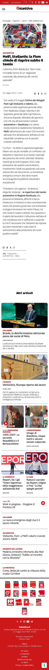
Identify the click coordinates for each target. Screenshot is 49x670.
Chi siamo (24, 651)
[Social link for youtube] (43, 2)
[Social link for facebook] (36, 2)
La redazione (16, 2)
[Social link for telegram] (47, 2)
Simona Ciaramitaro (33, 446)
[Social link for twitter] (32, 2)
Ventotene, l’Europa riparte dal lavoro (24, 384)
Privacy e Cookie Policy (24, 665)
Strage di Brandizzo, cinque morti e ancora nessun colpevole (36, 437)
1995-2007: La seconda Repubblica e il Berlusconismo (11, 439)
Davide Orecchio (8, 340)
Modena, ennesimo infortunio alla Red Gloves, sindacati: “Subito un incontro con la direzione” (23, 554)
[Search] (26, 2)
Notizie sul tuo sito (24, 659)
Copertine (16, 21)
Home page (6, 21)
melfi (17, 256)
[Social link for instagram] (39, 2)
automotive (8, 256)
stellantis (11, 254)
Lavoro (24, 21)
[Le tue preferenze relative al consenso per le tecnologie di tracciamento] (44, 665)
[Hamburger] (3, 9)
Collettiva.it (24, 627)
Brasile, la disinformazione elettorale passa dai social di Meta (24, 335)
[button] (35, 94)
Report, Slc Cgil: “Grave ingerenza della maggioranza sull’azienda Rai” (12, 484)
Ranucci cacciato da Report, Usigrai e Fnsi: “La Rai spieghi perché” (36, 484)
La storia (24, 662)
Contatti (5, 2)
